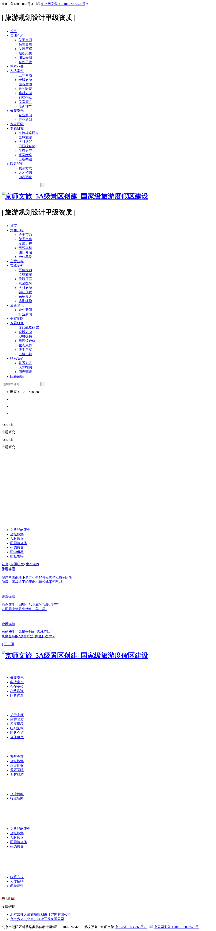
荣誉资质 (25, 44)
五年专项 (25, 75)
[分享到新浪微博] (13, 898)
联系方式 (25, 168)
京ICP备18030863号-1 (131, 927)
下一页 (9, 644)
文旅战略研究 (29, 133)
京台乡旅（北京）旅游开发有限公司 (37, 919)
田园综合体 (27, 146)
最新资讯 (17, 111)
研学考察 (25, 155)
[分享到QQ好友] (3, 898)
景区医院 (25, 88)
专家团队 (17, 124)
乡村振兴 (25, 141)
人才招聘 (25, 172)
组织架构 (25, 53)
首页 (13, 31)
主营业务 (17, 66)
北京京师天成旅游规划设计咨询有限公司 (40, 914)
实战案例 (17, 71)
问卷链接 (17, 376)
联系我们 (17, 164)
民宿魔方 (25, 102)
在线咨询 (17, 691)
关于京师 (25, 40)
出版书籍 (25, 159)
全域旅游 (25, 80)
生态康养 (25, 150)
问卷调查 (25, 177)
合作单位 (25, 62)
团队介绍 (25, 57)
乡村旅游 (25, 93)
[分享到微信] (8, 898)
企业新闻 (25, 115)
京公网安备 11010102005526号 (63, 4)
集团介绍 (17, 35)
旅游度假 (25, 84)
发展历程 (25, 49)
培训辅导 (25, 106)
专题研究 (17, 128)
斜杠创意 (25, 97)
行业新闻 (25, 119)
